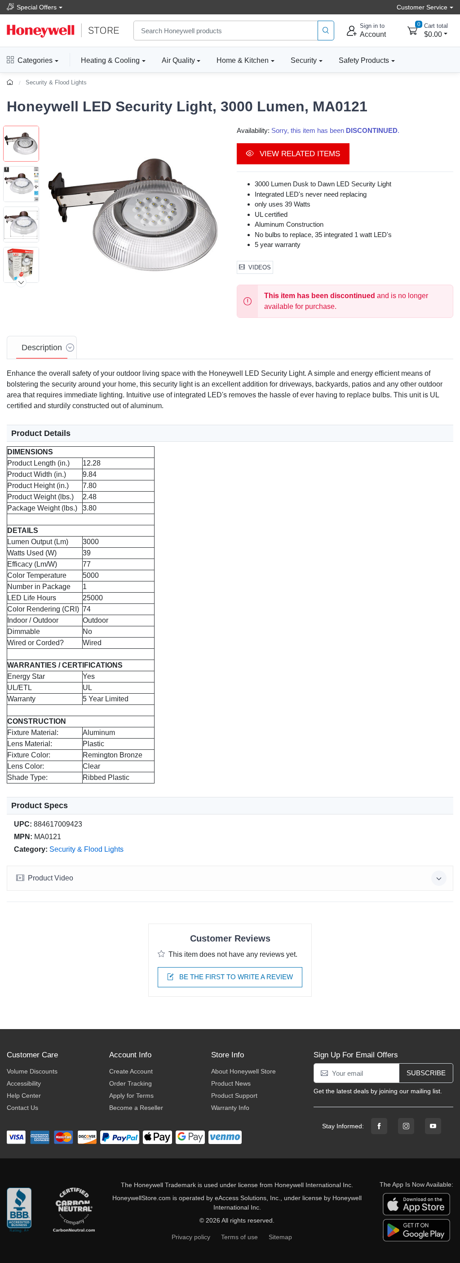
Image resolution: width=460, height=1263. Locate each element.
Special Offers (37, 7)
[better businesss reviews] (19, 1212)
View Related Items (298, 154)
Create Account (131, 1071)
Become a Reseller (136, 1107)
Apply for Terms (131, 1095)
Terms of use (239, 1237)
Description (42, 347)
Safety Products (364, 60)
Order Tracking (130, 1083)
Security (304, 60)
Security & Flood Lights (56, 82)
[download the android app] (416, 1229)
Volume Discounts (32, 1071)
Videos (259, 267)
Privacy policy (191, 1237)
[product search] (326, 31)
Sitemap (280, 1237)
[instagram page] (406, 1126)
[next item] (21, 282)
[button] (133, 215)
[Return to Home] (11, 82)
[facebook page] (379, 1126)
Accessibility (24, 1083)
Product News (231, 1083)
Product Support (234, 1095)
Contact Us (22, 1107)
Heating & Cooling (110, 60)
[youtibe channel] (433, 1126)
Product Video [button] (50, 878)
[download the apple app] (416, 1203)
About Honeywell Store (243, 1071)
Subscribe (426, 1073)
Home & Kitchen (243, 60)
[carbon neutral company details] (73, 1212)
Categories (35, 60)
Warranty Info (230, 1107)
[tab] (42, 347)
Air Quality (178, 60)
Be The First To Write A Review (235, 977)
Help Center (24, 1095)
